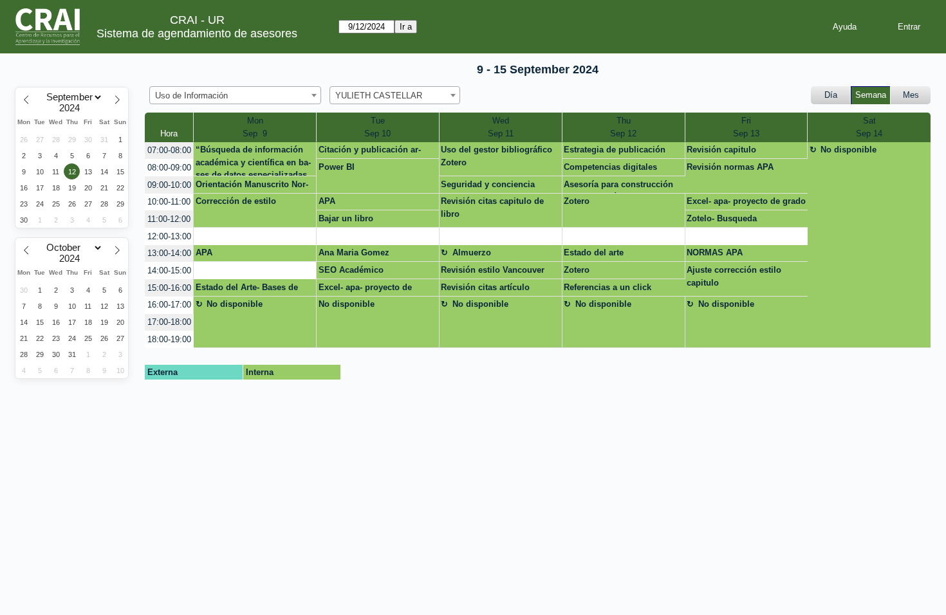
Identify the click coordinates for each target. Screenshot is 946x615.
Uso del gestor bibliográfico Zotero (496, 156)
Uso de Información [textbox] (191, 95)
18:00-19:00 (169, 339)
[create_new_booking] (255, 236)
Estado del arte (594, 252)
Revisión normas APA (730, 167)
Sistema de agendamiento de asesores (197, 33)
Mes (911, 95)
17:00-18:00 (169, 322)
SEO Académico (351, 270)
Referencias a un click (607, 287)
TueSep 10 (377, 127)
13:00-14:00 (169, 253)
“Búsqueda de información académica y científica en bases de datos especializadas (253, 160)
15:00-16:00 (169, 288)
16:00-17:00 (169, 304)
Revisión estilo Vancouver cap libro (492, 272)
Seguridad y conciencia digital (488, 186)
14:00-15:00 (169, 270)
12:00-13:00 (169, 236)
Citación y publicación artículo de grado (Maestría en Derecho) (374, 152)
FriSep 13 (746, 127)
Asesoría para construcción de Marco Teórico (618, 186)
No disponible (848, 149)
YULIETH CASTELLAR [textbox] (378, 95)
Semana (870, 95)
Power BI (337, 167)
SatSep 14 (869, 127)
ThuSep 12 (623, 127)
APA (327, 201)
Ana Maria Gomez (354, 252)
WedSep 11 (501, 127)
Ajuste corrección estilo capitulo (734, 276)
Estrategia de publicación (614, 149)
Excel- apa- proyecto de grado (746, 201)
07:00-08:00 (169, 150)
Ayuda (845, 27)
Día (830, 95)
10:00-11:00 (168, 202)
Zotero (576, 201)
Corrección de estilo (236, 201)
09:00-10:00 (169, 185)
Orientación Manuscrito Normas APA (252, 186)
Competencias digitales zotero (610, 169)
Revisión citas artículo (485, 287)
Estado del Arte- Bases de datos (247, 289)
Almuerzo (471, 252)
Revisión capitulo (721, 149)
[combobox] (235, 95)
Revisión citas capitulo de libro (492, 207)
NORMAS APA (715, 252)
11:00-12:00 (168, 219)
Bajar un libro (346, 218)
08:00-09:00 (169, 167)
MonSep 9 (255, 127)
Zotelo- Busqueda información (722, 221)
